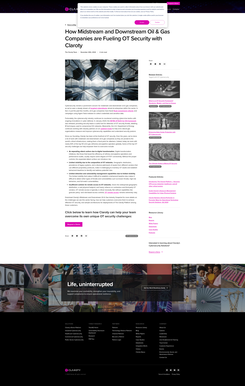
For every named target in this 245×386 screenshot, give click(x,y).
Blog (150, 217)
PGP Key (91, 339)
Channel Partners (118, 334)
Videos (138, 349)
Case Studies (153, 229)
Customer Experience (166, 346)
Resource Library (141, 327)
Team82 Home (93, 327)
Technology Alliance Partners (122, 330)
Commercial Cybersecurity (74, 337)
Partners (115, 327)
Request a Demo (173, 3)
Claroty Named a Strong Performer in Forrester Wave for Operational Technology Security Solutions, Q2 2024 (163, 200)
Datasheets (153, 226)
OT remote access (112, 192)
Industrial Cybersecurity (73, 330)
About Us (162, 327)
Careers (162, 330)
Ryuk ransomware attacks (124, 111)
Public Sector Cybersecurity (74, 340)
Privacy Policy (150, 11)
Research (92, 336)
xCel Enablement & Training (168, 340)
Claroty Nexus (140, 352)
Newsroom (163, 337)
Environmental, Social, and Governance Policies (168, 353)
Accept (142, 22)
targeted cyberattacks (98, 108)
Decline (157, 22)
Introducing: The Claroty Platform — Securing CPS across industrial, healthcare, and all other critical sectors (164, 183)
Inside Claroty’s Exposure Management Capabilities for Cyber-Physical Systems (162, 192)
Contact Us (163, 357)
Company (176, 9)
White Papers (153, 223)
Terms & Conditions (164, 374)
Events (161, 349)
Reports (151, 220)
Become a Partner (118, 337)
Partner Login (116, 340)
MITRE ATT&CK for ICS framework (123, 121)
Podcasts (152, 233)
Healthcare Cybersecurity (73, 334)
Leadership (163, 334)
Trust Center (163, 343)
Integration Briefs (141, 346)
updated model (106, 128)
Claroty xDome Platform (73, 327)
